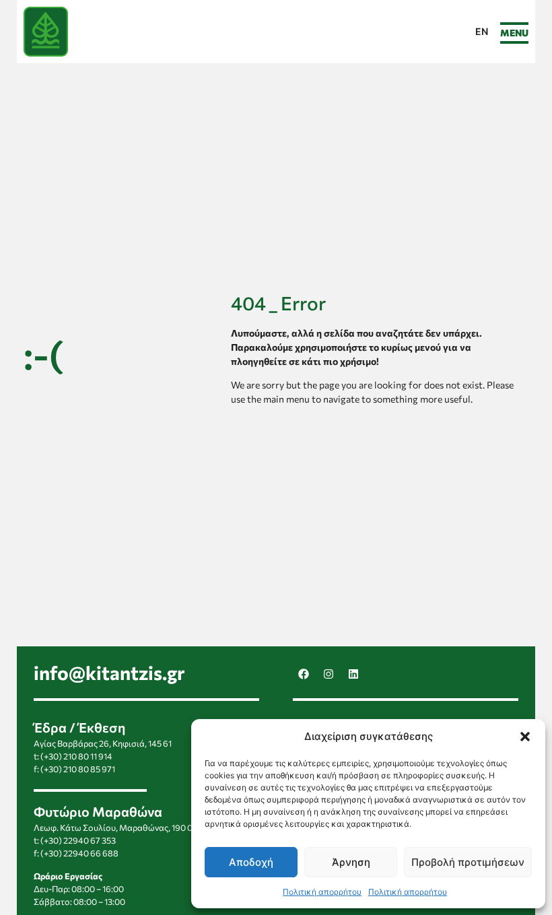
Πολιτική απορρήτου (322, 892)
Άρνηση (351, 862)
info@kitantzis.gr (109, 672)
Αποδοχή (251, 862)
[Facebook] (303, 674)
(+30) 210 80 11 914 (76, 756)
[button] (525, 736)
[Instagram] (328, 674)
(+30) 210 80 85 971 (77, 769)
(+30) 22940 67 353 (78, 840)
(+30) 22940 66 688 (79, 853)
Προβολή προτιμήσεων (467, 862)
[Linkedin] (353, 674)
